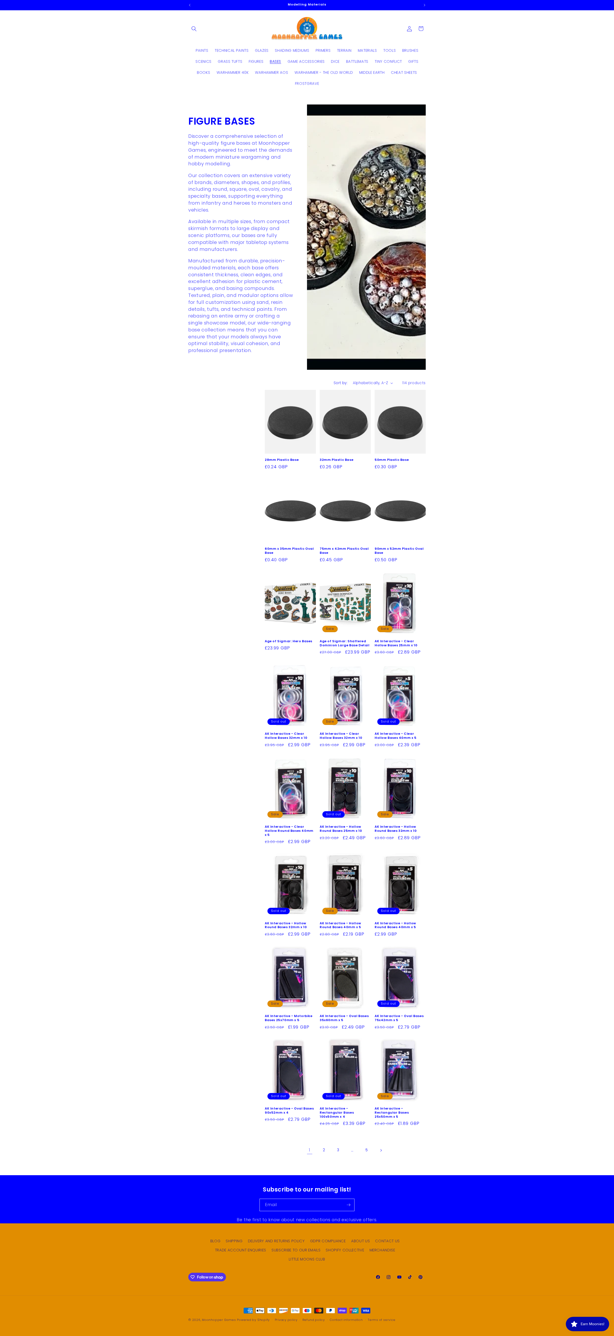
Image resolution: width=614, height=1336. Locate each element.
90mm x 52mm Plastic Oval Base (399, 551)
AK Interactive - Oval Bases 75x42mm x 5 (399, 1018)
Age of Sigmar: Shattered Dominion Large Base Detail (345, 643)
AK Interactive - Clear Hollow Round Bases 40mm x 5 (289, 831)
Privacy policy (286, 1320)
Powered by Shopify (253, 1320)
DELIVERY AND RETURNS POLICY (276, 1241)
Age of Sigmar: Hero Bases (288, 641)
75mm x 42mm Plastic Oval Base (344, 551)
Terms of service (381, 1320)
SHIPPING (234, 1241)
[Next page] (381, 1150)
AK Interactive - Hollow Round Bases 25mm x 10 (341, 829)
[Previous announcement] (189, 5)
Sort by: (341, 382)
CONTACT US (387, 1241)
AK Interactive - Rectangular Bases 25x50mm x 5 (392, 1113)
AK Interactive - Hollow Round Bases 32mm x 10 (396, 829)
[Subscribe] (348, 1205)
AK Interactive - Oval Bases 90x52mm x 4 (289, 1111)
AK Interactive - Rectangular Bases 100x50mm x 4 (337, 1113)
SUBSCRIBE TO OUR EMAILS (296, 1250)
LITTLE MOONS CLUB (307, 1259)
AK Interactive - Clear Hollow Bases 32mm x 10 (286, 736)
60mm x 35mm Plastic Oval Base (289, 551)
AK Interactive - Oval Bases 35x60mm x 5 (344, 1018)
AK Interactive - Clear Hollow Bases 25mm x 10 (396, 643)
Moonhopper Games (219, 1320)
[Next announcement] (424, 5)
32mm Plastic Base (336, 460)
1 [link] (309, 1150)
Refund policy (313, 1320)
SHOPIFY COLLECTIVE (345, 1250)
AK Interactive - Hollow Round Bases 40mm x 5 (340, 925)
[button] (194, 28)
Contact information (346, 1320)
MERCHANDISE (382, 1250)
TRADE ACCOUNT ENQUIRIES (240, 1250)
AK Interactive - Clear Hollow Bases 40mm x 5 (396, 736)
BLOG (215, 1241)
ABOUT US (360, 1241)
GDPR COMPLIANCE (328, 1241)
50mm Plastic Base (392, 460)
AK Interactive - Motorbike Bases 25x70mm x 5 (289, 1018)
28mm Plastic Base (282, 460)
